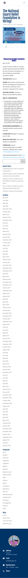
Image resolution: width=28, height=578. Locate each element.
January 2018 (6, 369)
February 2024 (7, 234)
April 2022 (5, 273)
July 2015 (5, 443)
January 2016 (6, 426)
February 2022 (7, 279)
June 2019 (5, 330)
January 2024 (6, 237)
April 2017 (5, 383)
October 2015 (6, 434)
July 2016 (5, 409)
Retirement (6, 489)
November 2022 (7, 268)
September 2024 (7, 220)
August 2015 (6, 440)
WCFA (4, 508)
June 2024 (5, 226)
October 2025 (6, 212)
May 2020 (5, 299)
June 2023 (5, 251)
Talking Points (7, 497)
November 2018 (7, 344)
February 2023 (7, 259)
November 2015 (7, 431)
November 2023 (7, 240)
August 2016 (6, 406)
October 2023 (6, 242)
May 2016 (5, 414)
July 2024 (5, 223)
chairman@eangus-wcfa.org (11, 152)
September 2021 (7, 290)
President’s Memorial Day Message (12, 191)
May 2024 (5, 228)
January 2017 (6, 392)
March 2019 (6, 335)
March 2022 (6, 276)
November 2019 (7, 316)
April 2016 (5, 417)
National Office (7, 475)
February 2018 (7, 367)
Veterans (5, 506)
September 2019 (7, 321)
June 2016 (5, 412)
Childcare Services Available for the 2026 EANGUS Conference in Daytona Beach (13, 181)
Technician (6, 500)
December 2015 (7, 429)
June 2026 (5, 200)
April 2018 (5, 361)
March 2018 (6, 364)
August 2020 (6, 296)
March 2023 (6, 257)
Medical (5, 466)
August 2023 (6, 245)
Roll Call (5, 491)
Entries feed (6, 518)
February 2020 (7, 307)
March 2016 (6, 420)
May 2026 (5, 203)
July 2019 (5, 327)
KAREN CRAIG (7, 24)
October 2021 (6, 288)
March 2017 (6, 386)
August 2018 (6, 350)
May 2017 (5, 381)
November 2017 (7, 372)
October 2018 (6, 347)
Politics (5, 483)
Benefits (5, 455)
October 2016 (6, 400)
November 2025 (7, 209)
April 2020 (5, 302)
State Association (8, 494)
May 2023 (5, 254)
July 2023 (5, 248)
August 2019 (6, 324)
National (5, 469)
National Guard (7, 472)
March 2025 (6, 214)
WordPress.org (7, 523)
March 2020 (6, 305)
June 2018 (5, 355)
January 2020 (6, 310)
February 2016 (7, 423)
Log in (4, 515)
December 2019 (7, 313)
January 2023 (6, 262)
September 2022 (7, 271)
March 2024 (6, 231)
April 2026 (5, 206)
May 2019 (5, 333)
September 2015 (7, 437)
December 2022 (7, 265)
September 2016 (7, 403)
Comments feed (7, 521)
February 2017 (7, 389)
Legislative (6, 460)
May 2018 (5, 358)
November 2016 (7, 397)
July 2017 (5, 375)
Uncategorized (20, 24)
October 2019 (6, 319)
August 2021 (6, 293)
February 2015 (7, 445)
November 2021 (7, 285)
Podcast (5, 480)
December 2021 (7, 282)
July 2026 (5, 197)
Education (5, 458)
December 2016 (7, 395)
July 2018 (5, 352)
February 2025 (7, 217)
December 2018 (7, 341)
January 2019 (6, 338)
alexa (4, 452)
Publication (6, 486)
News (4, 477)
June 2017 (5, 378)
